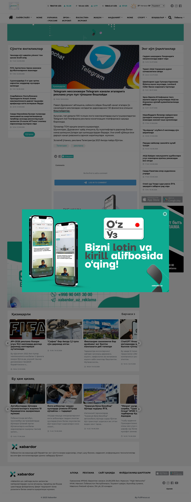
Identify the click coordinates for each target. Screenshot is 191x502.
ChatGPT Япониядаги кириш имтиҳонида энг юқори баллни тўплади (100, 344)
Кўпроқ (29, 134)
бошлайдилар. (62, 111)
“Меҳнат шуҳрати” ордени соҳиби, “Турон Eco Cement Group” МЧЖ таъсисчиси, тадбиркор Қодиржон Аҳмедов (99, 411)
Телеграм (62, 145)
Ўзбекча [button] (178, 17)
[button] (24, 17)
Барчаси (127, 314)
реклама (78, 145)
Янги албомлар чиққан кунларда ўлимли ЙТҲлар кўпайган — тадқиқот (25, 408)
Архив (169, 489)
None (39, 17)
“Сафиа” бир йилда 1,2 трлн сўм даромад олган (26, 342)
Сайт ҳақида (106, 473)
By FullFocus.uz (142, 497)
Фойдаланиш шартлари (134, 473)
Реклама (88, 473)
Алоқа (74, 473)
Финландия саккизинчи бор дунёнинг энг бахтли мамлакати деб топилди (63, 344)
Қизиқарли (59, 86)
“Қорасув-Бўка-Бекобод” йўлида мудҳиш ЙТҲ (61, 407)
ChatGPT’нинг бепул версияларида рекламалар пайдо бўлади (136, 344)
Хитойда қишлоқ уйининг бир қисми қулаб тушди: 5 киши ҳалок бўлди (136, 408)
